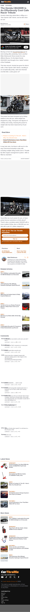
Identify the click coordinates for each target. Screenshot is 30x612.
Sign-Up (3, 602)
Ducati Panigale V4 (19, 52)
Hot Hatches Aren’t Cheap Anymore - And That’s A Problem (19, 493)
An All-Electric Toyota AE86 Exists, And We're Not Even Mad (7, 251)
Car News (8, 5)
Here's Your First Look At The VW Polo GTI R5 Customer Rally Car (22, 251)
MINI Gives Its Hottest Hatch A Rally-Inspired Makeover (10, 295)
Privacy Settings (5, 600)
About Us (3, 593)
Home (2, 5)
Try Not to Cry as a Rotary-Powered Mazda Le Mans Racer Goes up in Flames (10, 306)
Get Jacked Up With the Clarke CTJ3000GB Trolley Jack (17, 474)
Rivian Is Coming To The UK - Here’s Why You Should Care (19, 484)
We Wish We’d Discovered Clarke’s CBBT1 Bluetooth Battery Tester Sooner (18, 539)
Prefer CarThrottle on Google (13, 46)
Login (2, 601)
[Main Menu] (28, 2)
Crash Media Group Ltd (10, 581)
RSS (2, 598)
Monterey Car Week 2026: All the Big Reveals (11, 316)
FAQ (2, 595)
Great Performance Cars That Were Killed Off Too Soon (18, 503)
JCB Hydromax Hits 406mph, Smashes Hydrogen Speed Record (10, 284)
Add (26, 47)
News (2, 271)
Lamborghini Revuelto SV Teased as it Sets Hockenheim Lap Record (11, 327)
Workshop (12, 463)
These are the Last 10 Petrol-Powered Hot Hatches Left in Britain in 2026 (19, 548)
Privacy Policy (4, 597)
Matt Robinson (4, 23)
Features (11, 491)
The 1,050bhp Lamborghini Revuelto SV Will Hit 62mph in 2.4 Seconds (11, 274)
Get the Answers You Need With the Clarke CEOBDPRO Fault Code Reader (19, 466)
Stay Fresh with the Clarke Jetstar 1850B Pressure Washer (18, 528)
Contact (3, 594)
